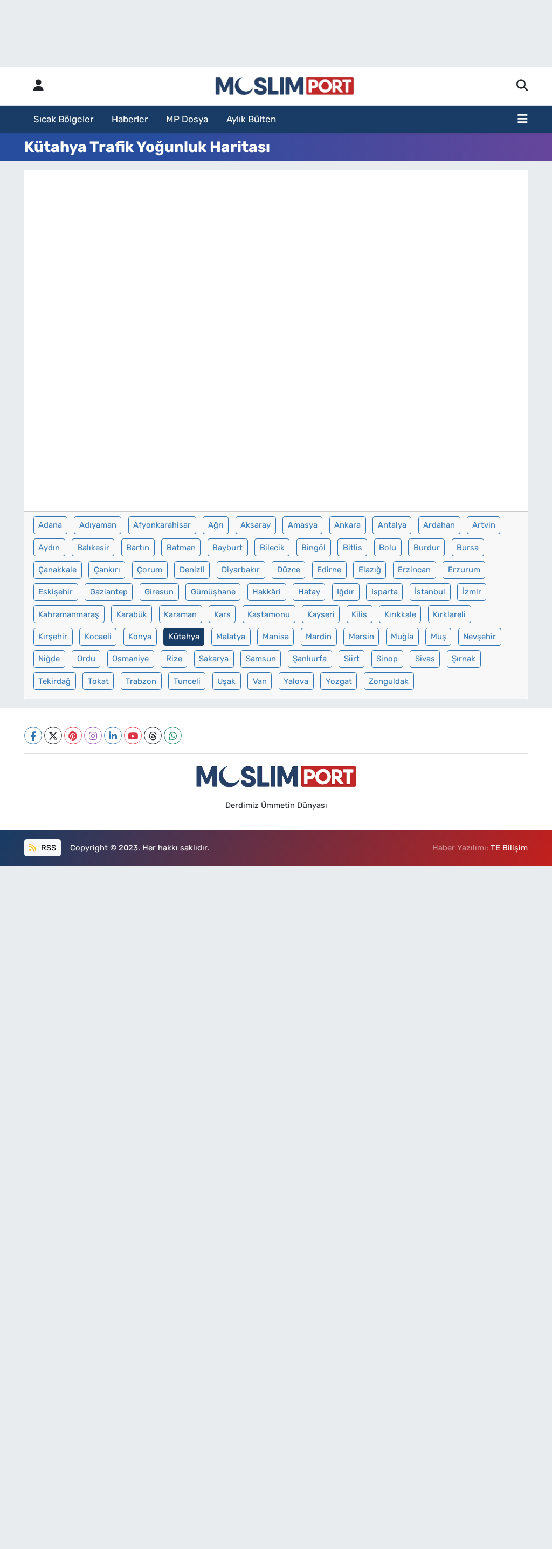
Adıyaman (97, 525)
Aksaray (255, 525)
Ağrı (216, 525)
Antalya (392, 525)
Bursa (468, 547)
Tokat (98, 681)
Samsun (261, 658)
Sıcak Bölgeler (63, 119)
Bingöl (313, 547)
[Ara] (522, 86)
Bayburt (227, 547)
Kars (222, 614)
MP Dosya (187, 119)
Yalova (296, 681)
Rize (174, 658)
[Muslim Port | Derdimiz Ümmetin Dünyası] (284, 86)
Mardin (319, 636)
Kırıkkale (400, 614)
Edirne (329, 570)
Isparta (384, 592)
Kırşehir (52, 636)
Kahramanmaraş (68, 614)
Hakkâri (266, 592)
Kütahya (184, 636)
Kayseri (321, 614)
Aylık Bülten (251, 119)
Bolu (387, 547)
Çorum (149, 570)
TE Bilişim (509, 848)
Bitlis (352, 547)
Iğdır (345, 592)
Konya (139, 636)
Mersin (361, 636)
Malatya (230, 636)
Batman (181, 547)
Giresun (159, 592)
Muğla (402, 636)
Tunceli (187, 681)
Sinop (387, 658)
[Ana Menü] (523, 120)
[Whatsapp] (173, 735)
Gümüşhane (213, 592)
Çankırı (107, 570)
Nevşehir (479, 636)
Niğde (49, 658)
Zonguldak (389, 681)
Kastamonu (268, 614)
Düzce (288, 570)
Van (260, 681)
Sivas (425, 658)
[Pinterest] (73, 735)
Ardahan (439, 525)
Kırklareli (449, 614)
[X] (53, 735)
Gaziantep (109, 592)
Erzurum (464, 570)
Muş (438, 636)
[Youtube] (133, 735)
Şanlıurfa (310, 658)
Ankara (347, 525)
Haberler (130, 119)
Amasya (303, 525)
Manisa (276, 636)
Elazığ (369, 570)
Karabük (131, 614)
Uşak (226, 681)
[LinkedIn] (113, 735)
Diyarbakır (241, 570)
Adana (50, 525)
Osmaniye (130, 658)
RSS (47, 848)
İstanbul (430, 592)
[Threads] (153, 735)
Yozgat (339, 681)
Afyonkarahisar (162, 525)
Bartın (137, 547)
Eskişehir (55, 592)
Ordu (86, 658)
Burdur (426, 547)
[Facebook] (33, 735)
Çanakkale (57, 570)
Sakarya (214, 658)
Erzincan (414, 570)
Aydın (49, 547)
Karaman (180, 614)
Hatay (309, 592)
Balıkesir (93, 547)
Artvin (483, 525)
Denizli (192, 570)
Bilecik (272, 547)
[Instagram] (93, 735)
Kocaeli (98, 636)
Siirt (352, 658)
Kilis (359, 614)
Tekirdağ (54, 681)
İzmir (472, 592)
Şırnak (463, 658)
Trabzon (141, 681)
